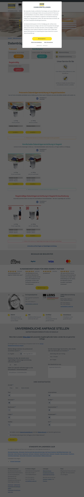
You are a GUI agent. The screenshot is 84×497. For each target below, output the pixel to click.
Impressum (45, 45)
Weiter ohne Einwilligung (36, 42)
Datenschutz (39, 45)
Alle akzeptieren (42, 38)
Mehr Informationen (48, 42)
